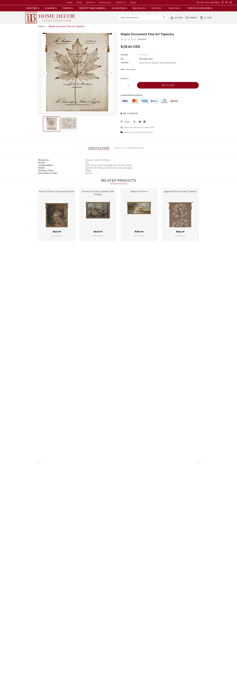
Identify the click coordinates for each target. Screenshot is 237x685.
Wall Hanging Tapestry (168, 63)
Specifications (98, 148)
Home (69, 2)
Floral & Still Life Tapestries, (149, 63)
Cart (208, 18)
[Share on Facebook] (135, 121)
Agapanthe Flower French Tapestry (180, 191)
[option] (77, 73)
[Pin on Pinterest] (144, 121)
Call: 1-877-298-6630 (209, 2)
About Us (90, 2)
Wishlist (193, 18)
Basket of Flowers (139, 191)
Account (178, 18)
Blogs (133, 2)
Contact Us (120, 2)
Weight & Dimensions (129, 148)
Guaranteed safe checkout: (132, 95)
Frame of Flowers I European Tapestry (57, 191)
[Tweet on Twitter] (140, 121)
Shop (79, 2)
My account (105, 2)
